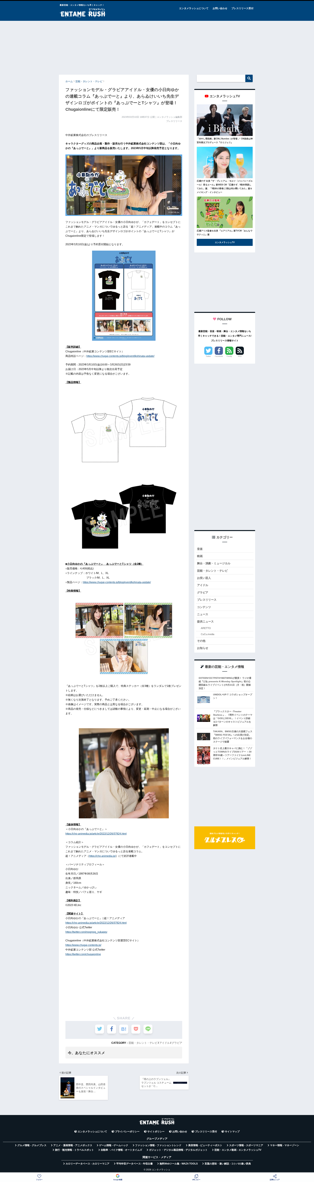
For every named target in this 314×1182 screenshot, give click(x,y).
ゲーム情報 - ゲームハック (113, 1145)
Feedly (229, 356)
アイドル (164, 1042)
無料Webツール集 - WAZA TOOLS (179, 1163)
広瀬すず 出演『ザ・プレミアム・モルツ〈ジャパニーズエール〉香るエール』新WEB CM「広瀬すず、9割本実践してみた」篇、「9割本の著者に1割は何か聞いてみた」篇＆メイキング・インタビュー (225, 186)
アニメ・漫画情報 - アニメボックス (72, 1145)
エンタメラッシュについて (194, 8)
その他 (201, 640)
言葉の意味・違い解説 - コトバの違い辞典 (228, 1163)
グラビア (177, 1042)
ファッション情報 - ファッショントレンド (158, 1145)
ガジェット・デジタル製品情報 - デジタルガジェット (178, 1150)
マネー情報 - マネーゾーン (284, 1145)
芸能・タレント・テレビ (143, 1042)
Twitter (208, 356)
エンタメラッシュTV (225, 242)
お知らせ (202, 648)
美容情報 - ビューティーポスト (205, 1145)
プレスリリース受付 (242, 8)
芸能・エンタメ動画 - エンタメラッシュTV (237, 1150)
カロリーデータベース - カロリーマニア (87, 1163)
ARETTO (206, 628)
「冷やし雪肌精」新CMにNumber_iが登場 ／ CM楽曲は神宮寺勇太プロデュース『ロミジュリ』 (225, 140)
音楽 (200, 549)
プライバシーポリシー (127, 1131)
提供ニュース (205, 621)
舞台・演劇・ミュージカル (213, 563)
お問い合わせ (220, 8)
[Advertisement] (157, 46)
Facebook (219, 356)
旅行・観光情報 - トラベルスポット (74, 1150)
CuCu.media (207, 634)
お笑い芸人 (204, 578)
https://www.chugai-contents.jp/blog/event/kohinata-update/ (120, 356)
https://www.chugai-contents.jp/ (83, 945)
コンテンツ (204, 607)
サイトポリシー (156, 1131)
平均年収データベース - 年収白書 (134, 1163)
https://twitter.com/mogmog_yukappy (86, 932)
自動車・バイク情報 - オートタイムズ (121, 1150)
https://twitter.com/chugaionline (83, 954)
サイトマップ (232, 1131)
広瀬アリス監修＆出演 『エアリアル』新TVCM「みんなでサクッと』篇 (224, 232)
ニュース (202, 614)
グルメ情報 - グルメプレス (31, 1145)
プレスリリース (207, 599)
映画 (200, 556)
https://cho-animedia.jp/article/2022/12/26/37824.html (96, 833)
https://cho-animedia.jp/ (102, 856)
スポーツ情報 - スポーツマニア (246, 1145)
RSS (240, 356)
